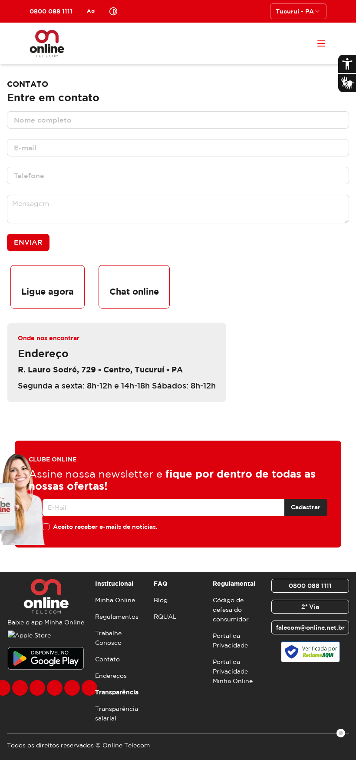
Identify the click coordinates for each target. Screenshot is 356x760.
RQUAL (165, 616)
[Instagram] (20, 688)
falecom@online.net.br (310, 627)
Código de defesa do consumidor (231, 610)
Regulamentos (116, 616)
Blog (161, 600)
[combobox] (298, 11)
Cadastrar (305, 507)
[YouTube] (55, 688)
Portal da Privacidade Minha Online (233, 671)
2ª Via (310, 606)
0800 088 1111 (310, 585)
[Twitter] (37, 688)
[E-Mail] (72, 688)
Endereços (111, 675)
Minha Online (115, 600)
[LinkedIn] (89, 688)
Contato (107, 659)
